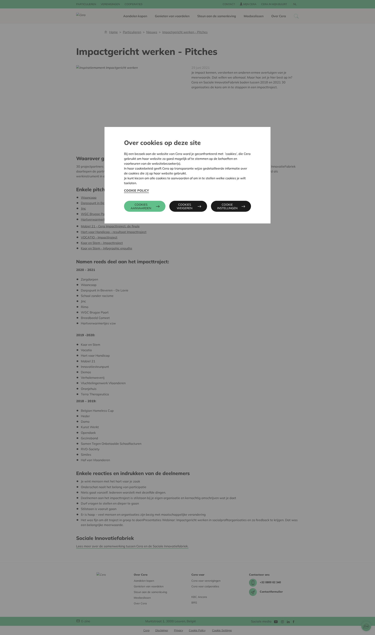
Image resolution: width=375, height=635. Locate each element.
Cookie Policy (136, 190)
